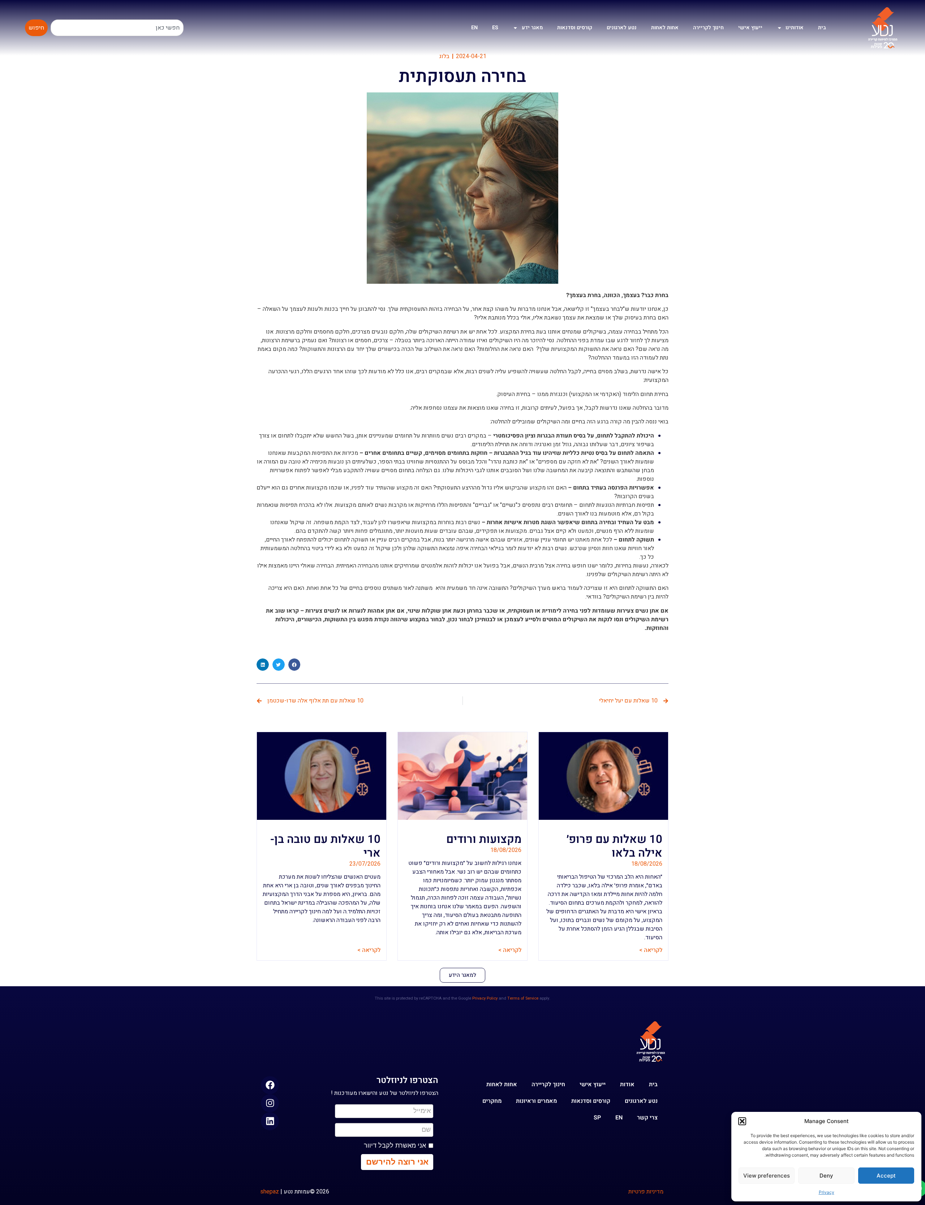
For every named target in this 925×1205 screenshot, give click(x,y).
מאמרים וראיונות (536, 1101)
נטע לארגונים (622, 27)
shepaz (269, 1191)
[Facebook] (270, 1085)
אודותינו (795, 27)
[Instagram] (270, 1103)
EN (474, 27)
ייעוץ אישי (750, 27)
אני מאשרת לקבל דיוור (395, 1145)
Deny (826, 1175)
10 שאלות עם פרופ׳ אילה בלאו (614, 846)
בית (822, 27)
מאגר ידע (532, 27)
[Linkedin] (270, 1121)
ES (495, 27)
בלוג (444, 56)
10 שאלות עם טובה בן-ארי (325, 846)
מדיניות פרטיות (646, 1191)
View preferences (766, 1175)
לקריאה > (650, 950)
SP (597, 1117)
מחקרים (492, 1101)
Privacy (826, 1192)
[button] (742, 1121)
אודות (627, 1084)
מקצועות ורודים (483, 839)
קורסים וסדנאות (574, 27)
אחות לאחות (665, 27)
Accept (886, 1175)
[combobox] (117, 27)
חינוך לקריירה (708, 27)
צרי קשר (647, 1117)
